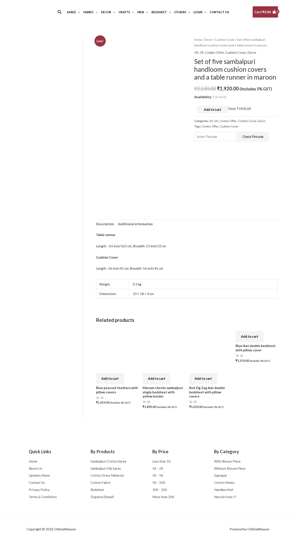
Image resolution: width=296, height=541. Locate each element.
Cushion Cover (225, 39)
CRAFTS (124, 12)
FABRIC (88, 12)
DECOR (106, 12)
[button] (59, 12)
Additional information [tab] (135, 224)
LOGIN (198, 12)
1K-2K (199, 52)
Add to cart (212, 109)
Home (198, 39)
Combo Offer (214, 52)
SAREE (71, 12)
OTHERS (180, 12)
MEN (140, 12)
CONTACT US (219, 12)
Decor (208, 39)
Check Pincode (252, 137)
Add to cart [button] (110, 378)
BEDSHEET (159, 12)
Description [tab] (105, 224)
